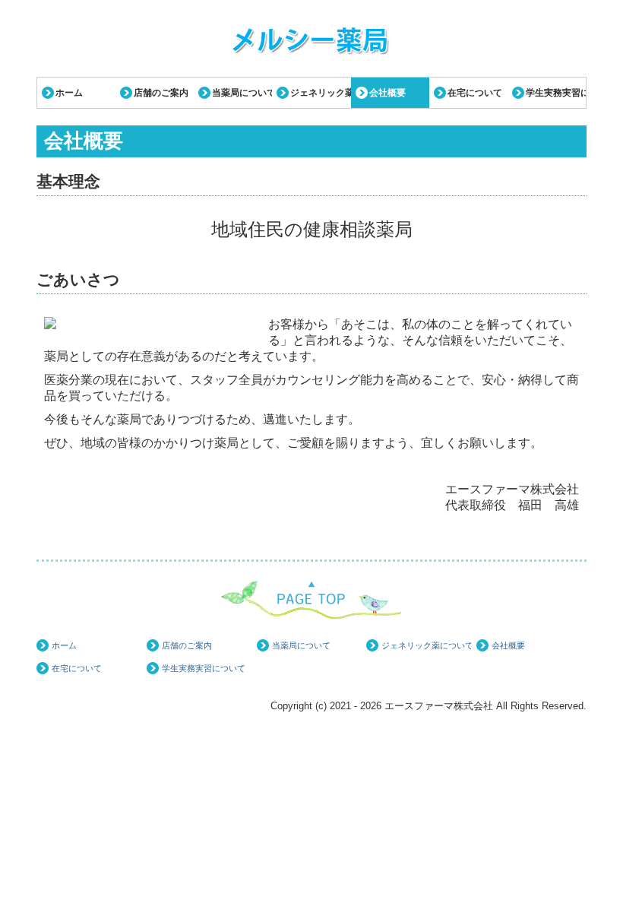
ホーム (69, 92)
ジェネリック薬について (320, 92)
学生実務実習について (556, 92)
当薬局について (242, 92)
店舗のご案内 (161, 92)
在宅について (474, 92)
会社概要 (387, 92)
